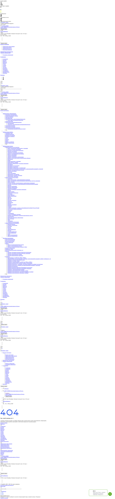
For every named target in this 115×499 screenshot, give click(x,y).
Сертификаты (6, 70)
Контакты (2, 75)
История (4, 60)
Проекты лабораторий (5, 52)
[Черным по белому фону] (0, 7)
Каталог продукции (4, 44)
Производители (6, 72)
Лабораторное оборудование (9, 46)
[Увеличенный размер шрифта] (1, 4)
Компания (2, 423)
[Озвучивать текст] (1, 18)
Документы (5, 69)
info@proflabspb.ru (4, 31)
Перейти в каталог (4, 497)
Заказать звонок (4, 29)
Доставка (5, 67)
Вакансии (5, 62)
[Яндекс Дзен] (3, 79)
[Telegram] (3, 78)
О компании (3, 56)
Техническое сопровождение (6, 451)
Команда (4, 61)
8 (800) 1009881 (5, 25)
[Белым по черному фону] (0, 8)
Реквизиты (5, 68)
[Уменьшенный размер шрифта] (1, 2)
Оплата (4, 66)
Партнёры (5, 73)
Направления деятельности (6, 51)
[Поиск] (1, 82)
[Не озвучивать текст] (1, 20)
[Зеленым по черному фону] (0, 12)
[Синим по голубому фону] (0, 9)
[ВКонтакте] (3, 77)
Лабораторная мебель (7, 47)
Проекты (2, 452)
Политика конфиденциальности (7, 485)
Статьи (4, 64)
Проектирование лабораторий (6, 450)
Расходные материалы (7, 49)
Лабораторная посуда (7, 48)
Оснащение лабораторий (8, 54)
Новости (4, 63)
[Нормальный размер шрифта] (1, 3)
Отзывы (4, 65)
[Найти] (1, 90)
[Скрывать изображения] (1, 16)
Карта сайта (2, 486)
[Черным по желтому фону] (0, 11)
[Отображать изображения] (1, 14)
